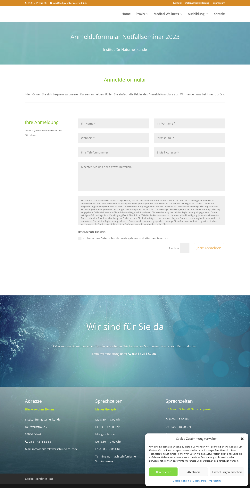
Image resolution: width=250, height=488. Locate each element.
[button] (242, 439)
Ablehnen (193, 472)
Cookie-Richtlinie (182, 480)
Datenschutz (199, 480)
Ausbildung (196, 14)
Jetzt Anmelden (209, 248)
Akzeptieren (163, 472)
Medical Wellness (166, 14)
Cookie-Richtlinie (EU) (39, 479)
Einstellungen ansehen (227, 472)
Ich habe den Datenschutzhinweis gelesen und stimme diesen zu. (126, 238)
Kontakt (177, 3)
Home (126, 14)
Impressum (214, 480)
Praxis (140, 14)
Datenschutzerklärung (197, 3)
